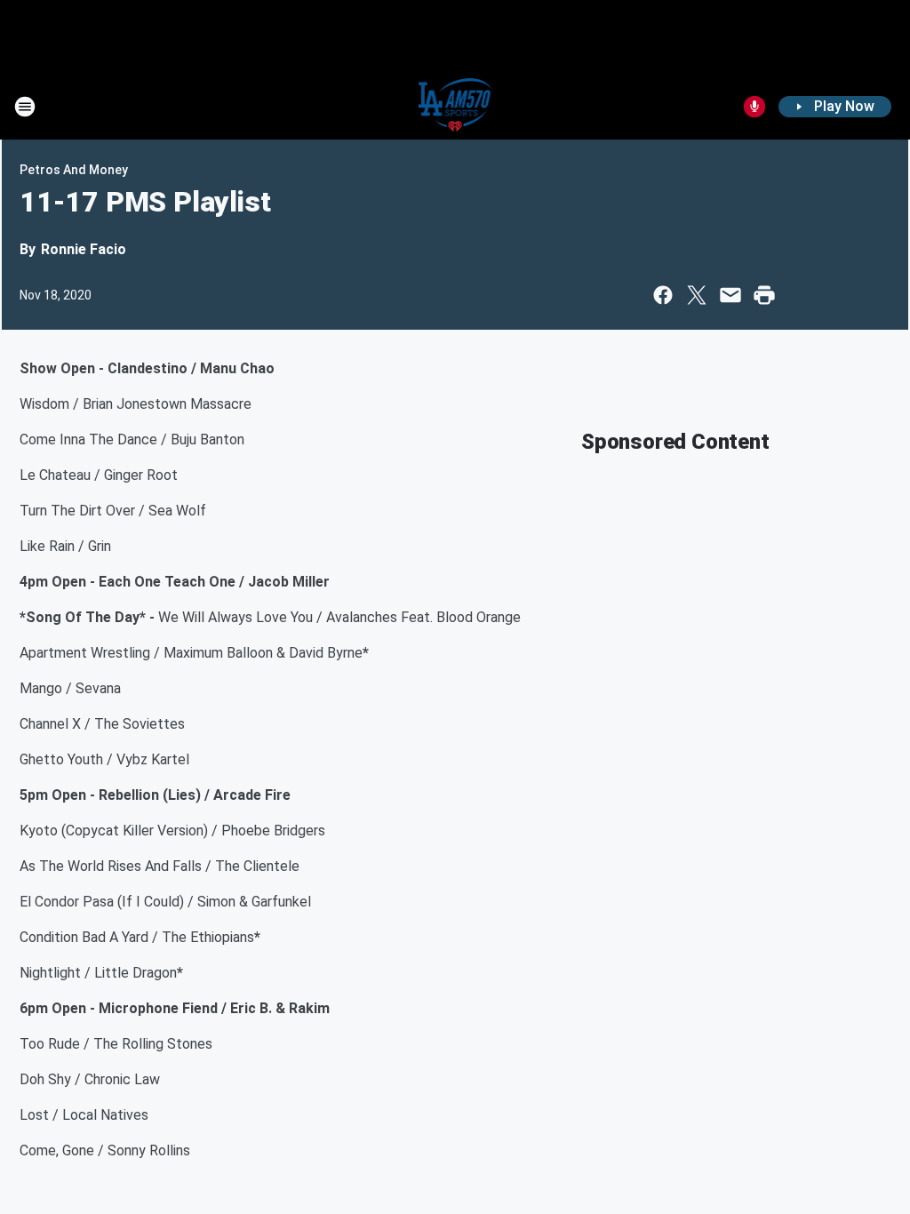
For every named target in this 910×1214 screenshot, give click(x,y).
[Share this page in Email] (730, 295)
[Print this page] (764, 295)
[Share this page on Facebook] (663, 295)
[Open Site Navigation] (25, 106)
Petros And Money (74, 170)
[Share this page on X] (696, 295)
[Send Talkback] (754, 106)
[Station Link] (455, 106)
